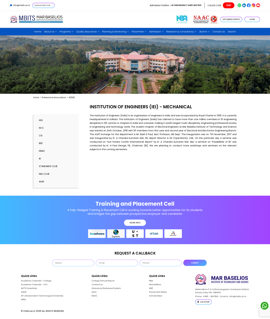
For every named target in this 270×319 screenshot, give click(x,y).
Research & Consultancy (180, 31)
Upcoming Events (231, 19)
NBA (151, 280)
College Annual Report (103, 280)
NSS (41, 120)
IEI (40, 158)
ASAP (41, 181)
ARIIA (23, 299)
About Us (49, 31)
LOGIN (252, 19)
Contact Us (218, 31)
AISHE (24, 292)
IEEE (41, 143)
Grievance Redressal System (106, 288)
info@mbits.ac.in (21, 5)
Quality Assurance (86, 31)
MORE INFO (135, 222)
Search (232, 31)
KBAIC (42, 150)
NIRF (151, 288)
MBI (228, 5)
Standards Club (48, 166)
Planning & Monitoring (114, 31)
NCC (41, 127)
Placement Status (158, 292)
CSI (40, 135)
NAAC (94, 295)
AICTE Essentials (29, 288)
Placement (138, 31)
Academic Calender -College (36, 280)
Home (37, 31)
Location (204, 302)
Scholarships (155, 295)
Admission (155, 31)
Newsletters (155, 284)
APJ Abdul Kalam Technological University (42, 295)
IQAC (94, 292)
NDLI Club (44, 173)
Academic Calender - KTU (34, 284)
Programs (65, 31)
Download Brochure (42, 5)
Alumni (203, 31)
